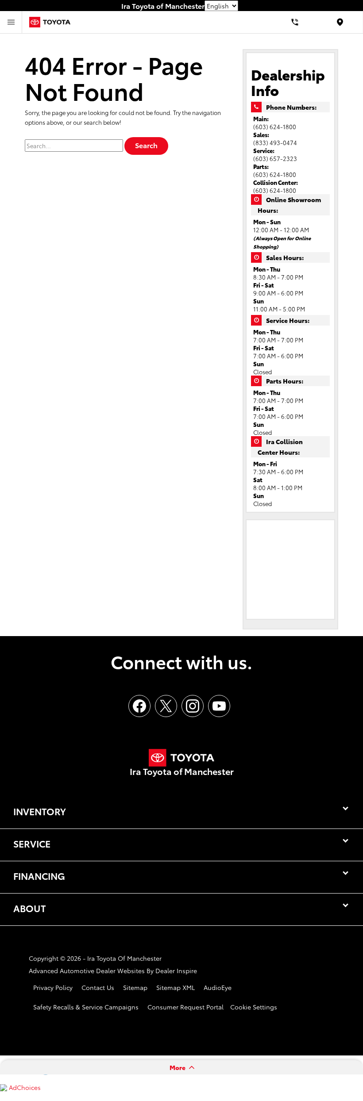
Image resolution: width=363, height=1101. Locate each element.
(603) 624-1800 (274, 126)
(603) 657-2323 (275, 158)
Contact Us (97, 987)
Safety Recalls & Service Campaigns (86, 1006)
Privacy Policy (53, 987)
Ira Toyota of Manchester (124, 958)
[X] (166, 706)
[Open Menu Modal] (11, 22)
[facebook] (139, 706)
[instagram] (193, 706)
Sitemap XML (175, 987)
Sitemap (135, 987)
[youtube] (219, 706)
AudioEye (218, 987)
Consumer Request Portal (185, 1006)
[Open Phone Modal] (295, 22)
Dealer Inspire (176, 970)
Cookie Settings (253, 1006)
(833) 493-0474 (275, 142)
